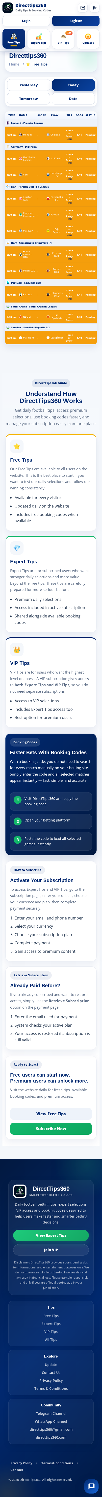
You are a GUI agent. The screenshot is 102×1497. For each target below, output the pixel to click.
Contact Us (51, 1372)
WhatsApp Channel (51, 1421)
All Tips (51, 1339)
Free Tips (51, 1315)
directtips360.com (51, 1437)
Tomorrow (28, 98)
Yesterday (29, 85)
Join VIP (51, 1249)
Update (51, 1364)
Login (26, 21)
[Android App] (95, 8)
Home (14, 64)
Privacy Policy (51, 1380)
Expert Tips (51, 1323)
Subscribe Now (51, 1128)
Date (73, 98)
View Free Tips (51, 1114)
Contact (16, 1469)
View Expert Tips (51, 1235)
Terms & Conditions (51, 1388)
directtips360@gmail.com (51, 1429)
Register (76, 21)
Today (73, 85)
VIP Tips (51, 1331)
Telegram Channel (51, 1413)
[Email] (83, 8)
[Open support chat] (91, 1486)
